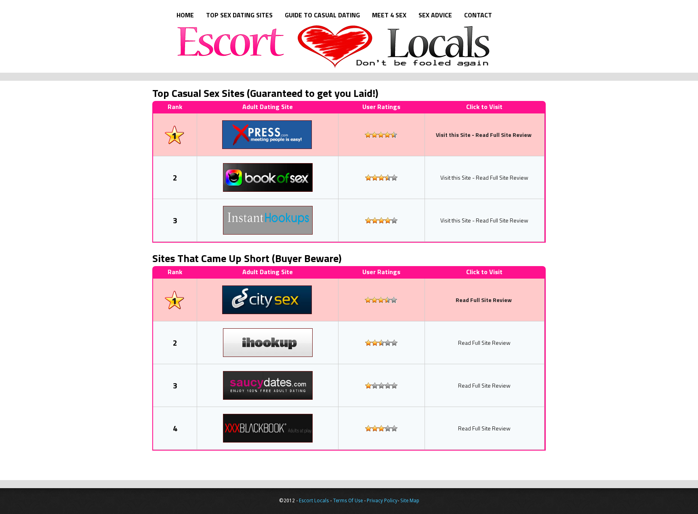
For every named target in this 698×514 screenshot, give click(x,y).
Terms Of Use (348, 501)
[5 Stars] (394, 135)
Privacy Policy (382, 501)
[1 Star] (368, 135)
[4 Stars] (387, 135)
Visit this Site (453, 134)
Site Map (409, 501)
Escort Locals (361, 47)
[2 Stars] (374, 135)
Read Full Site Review (503, 134)
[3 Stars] (381, 135)
